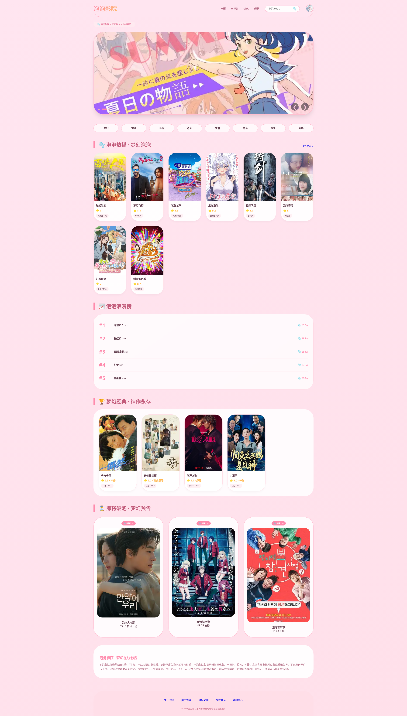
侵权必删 (203, 700)
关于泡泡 (169, 700)
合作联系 (221, 700)
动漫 (256, 8)
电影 (223, 8)
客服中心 (238, 700)
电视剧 (234, 8)
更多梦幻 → (308, 145)
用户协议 (186, 700)
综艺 (246, 8)
